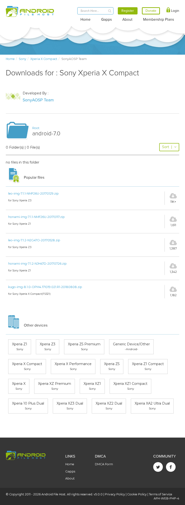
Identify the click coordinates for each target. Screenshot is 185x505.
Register (127, 11)
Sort (167, 147)
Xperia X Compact (43, 59)
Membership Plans (158, 19)
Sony (22, 59)
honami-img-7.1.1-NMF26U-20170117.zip (36, 217)
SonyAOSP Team (38, 100)
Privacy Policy (115, 494)
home (10, 59)
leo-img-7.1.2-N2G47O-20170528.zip (34, 240)
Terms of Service (160, 494)
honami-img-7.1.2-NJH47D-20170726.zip (37, 263)
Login (174, 11)
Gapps (106, 19)
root (36, 128)
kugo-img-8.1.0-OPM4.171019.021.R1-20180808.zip (45, 287)
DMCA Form (104, 464)
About (127, 19)
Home (85, 19)
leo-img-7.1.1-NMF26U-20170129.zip (33, 193)
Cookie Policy (137, 494)
